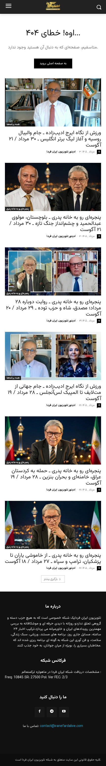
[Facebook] (39, 712)
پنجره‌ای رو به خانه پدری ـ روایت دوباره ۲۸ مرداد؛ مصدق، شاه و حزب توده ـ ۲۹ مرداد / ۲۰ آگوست (53, 308)
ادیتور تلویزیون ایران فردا (61, 151)
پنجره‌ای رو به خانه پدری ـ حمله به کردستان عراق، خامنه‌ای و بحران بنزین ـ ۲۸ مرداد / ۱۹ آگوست (56, 477)
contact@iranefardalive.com (61, 726)
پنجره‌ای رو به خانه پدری (17, 209)
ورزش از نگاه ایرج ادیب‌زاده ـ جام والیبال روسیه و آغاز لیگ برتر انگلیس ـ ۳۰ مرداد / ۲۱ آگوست (55, 139)
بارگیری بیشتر (50, 579)
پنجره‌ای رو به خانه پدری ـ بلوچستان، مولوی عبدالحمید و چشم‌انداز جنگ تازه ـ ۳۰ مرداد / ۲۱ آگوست (55, 223)
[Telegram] (51, 712)
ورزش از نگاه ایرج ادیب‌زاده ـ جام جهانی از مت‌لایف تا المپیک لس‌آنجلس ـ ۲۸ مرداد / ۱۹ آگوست (54, 392)
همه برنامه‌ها (12, 124)
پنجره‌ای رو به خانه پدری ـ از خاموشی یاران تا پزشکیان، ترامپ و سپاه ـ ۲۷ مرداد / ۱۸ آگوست (53, 558)
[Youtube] (64, 712)
